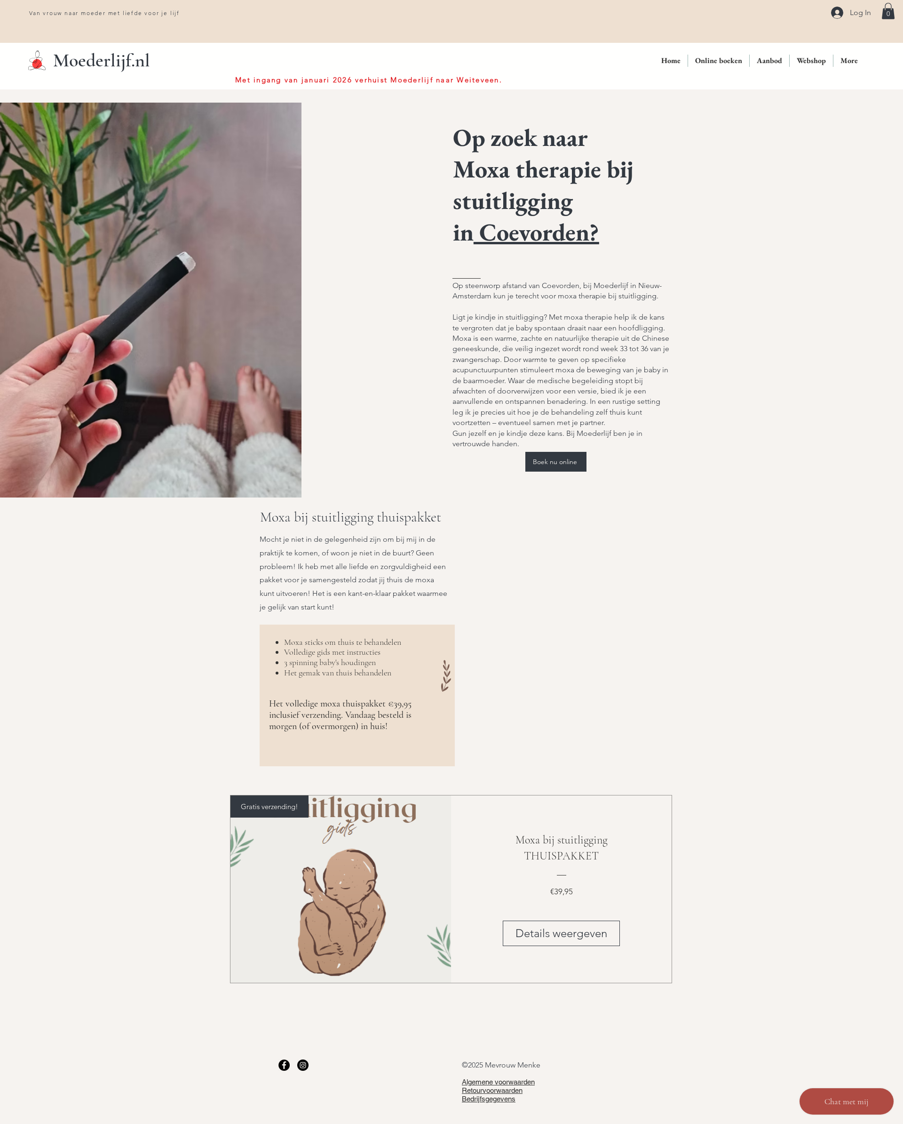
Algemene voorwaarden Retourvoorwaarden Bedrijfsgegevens (498, 1090)
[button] (888, 11)
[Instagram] (303, 1065)
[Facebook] (284, 1065)
